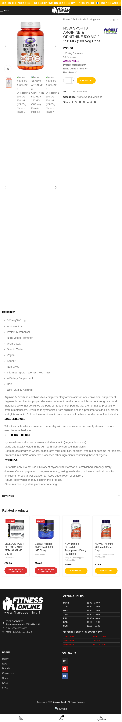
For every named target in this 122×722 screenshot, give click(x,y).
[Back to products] (114, 20)
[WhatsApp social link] (91, 102)
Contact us (8, 673)
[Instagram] (65, 661)
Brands (6, 668)
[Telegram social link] (95, 102)
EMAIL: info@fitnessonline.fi (19, 632)
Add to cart (86, 80)
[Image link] (30, 605)
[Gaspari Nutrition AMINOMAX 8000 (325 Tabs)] (46, 529)
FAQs (5, 687)
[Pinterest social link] (84, 102)
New (4, 663)
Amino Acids (79, 19)
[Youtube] (65, 669)
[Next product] (118, 20)
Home (66, 19)
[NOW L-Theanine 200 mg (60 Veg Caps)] (106, 529)
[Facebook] (65, 676)
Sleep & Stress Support (74, 558)
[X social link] (76, 102)
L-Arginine (94, 19)
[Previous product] (111, 20)
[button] (5, 46)
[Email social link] (80, 102)
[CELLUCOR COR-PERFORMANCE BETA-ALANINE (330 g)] (15, 529)
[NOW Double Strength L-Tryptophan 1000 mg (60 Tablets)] (76, 529)
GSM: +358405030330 (16, 628)
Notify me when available (16, 570)
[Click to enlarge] (7, 68)
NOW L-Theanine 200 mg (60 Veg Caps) (104, 547)
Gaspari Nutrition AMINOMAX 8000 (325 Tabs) (44, 547)
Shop (5, 678)
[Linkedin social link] (87, 102)
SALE (5, 683)
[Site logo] (61, 10)
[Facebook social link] (72, 102)
